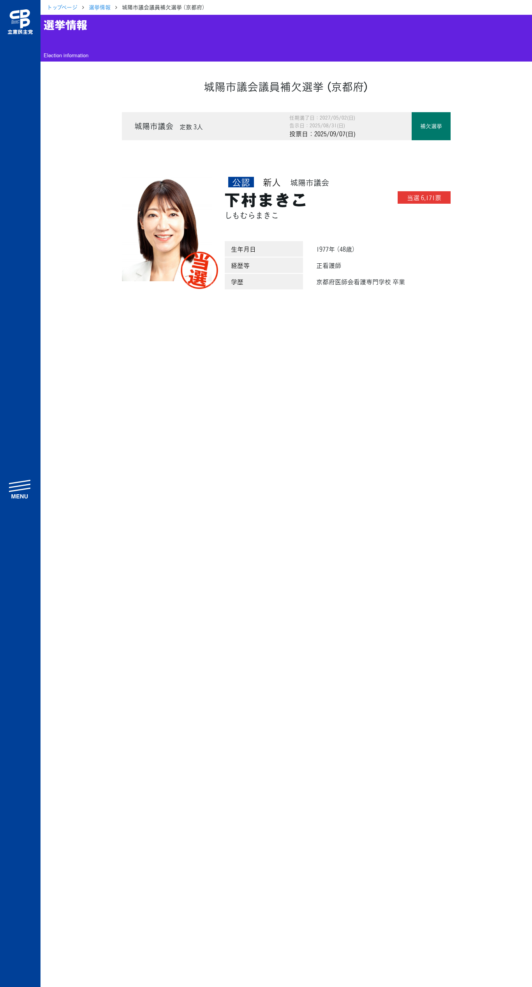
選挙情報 (100, 7)
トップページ (62, 7)
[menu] (20, 489)
